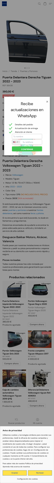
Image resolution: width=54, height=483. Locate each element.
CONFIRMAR (27, 149)
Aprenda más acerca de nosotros (16, 466)
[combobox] (16, 142)
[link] (27, 478)
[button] (15, 473)
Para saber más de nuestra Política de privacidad (23, 463)
